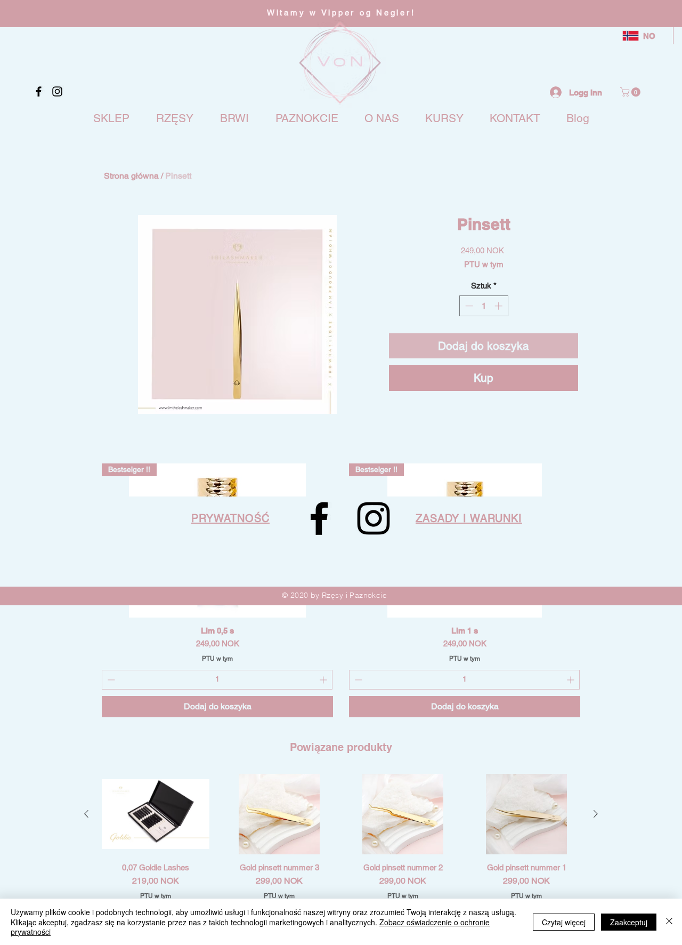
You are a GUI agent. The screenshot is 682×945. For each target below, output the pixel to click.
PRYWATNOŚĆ (230, 518)
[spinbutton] (483, 306)
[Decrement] (468, 306)
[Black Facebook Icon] (38, 91)
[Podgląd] (155, 814)
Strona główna (131, 176)
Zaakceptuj (628, 922)
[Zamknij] (669, 921)
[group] (341, 851)
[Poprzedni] (86, 813)
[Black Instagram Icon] (57, 91)
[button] (631, 92)
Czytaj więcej (564, 922)
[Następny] (595, 813)
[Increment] (499, 306)
